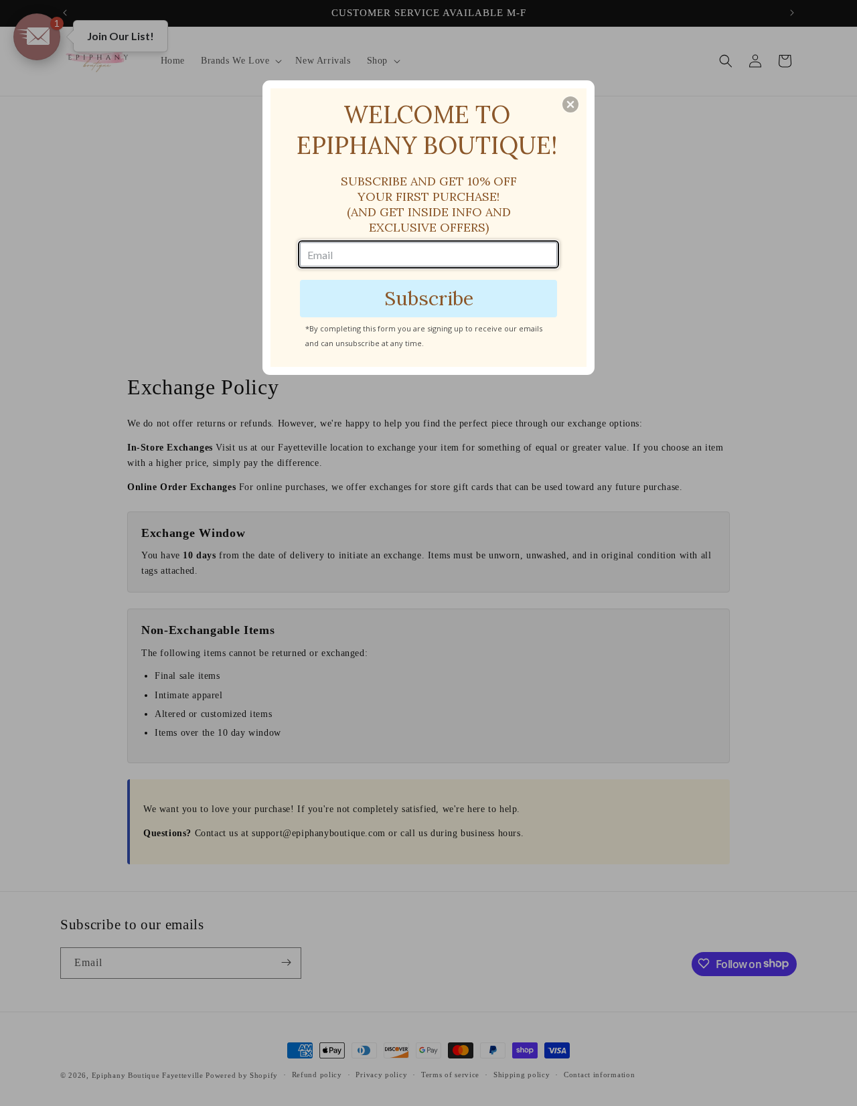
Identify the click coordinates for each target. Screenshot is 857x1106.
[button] (570, 104)
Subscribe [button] (428, 298)
